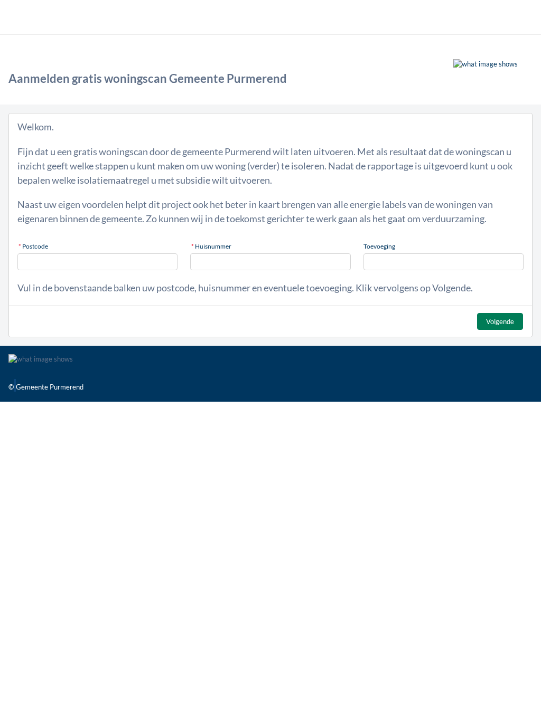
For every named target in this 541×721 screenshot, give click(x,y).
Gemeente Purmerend (49, 387)
